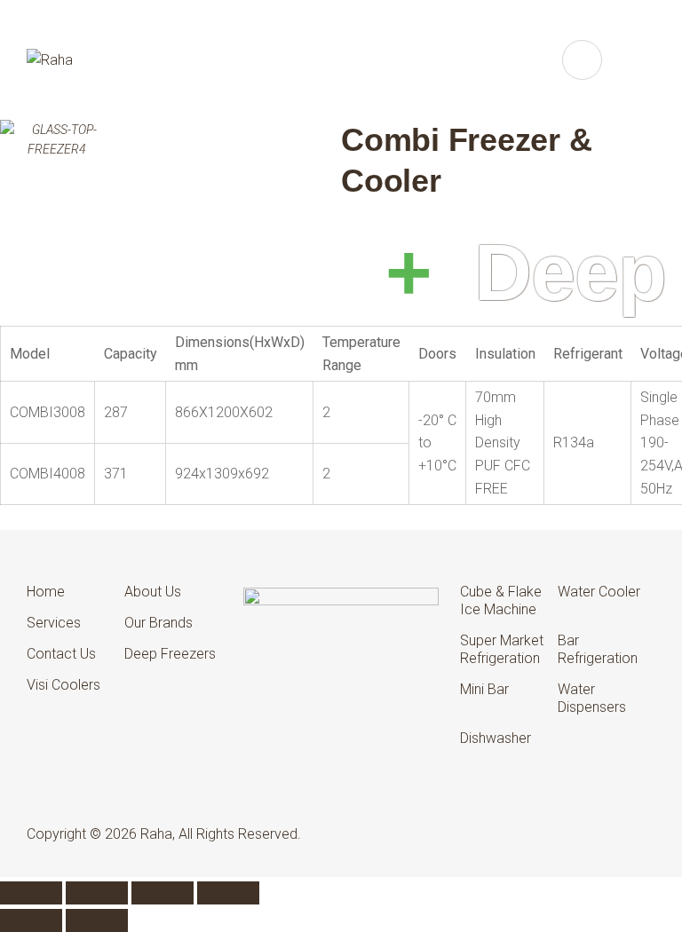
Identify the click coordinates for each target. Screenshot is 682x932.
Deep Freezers (170, 653)
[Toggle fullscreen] (97, 892)
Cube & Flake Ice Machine (501, 600)
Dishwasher (495, 738)
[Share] (162, 892)
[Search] (582, 60)
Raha (156, 833)
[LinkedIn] (579, 833)
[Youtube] (645, 833)
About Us (152, 591)
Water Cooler (599, 591)
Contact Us (61, 653)
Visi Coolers (63, 684)
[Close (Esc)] (228, 892)
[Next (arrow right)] (97, 920)
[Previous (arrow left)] (31, 920)
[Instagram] (612, 833)
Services (54, 622)
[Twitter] (546, 833)
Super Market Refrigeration (501, 649)
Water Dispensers (592, 698)
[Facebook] (512, 833)
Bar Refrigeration (598, 649)
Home (46, 591)
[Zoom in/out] (31, 892)
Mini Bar (484, 689)
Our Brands (158, 622)
